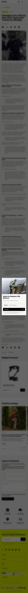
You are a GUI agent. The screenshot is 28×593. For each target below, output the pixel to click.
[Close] (25, 279)
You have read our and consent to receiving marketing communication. (13, 312)
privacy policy (14, 312)
